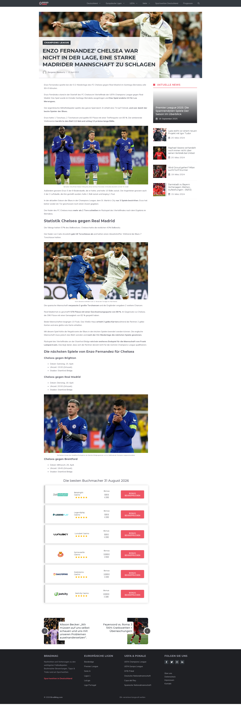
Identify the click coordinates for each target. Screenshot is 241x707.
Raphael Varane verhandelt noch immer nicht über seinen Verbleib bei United (182, 150)
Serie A (87, 671)
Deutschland (92, 3)
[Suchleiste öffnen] (198, 3)
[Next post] (147, 631)
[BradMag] (44, 3)
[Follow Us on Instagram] (177, 662)
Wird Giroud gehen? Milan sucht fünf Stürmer (181, 168)
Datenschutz (170, 676)
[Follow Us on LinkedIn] (182, 662)
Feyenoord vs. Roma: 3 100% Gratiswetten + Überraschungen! (117, 628)
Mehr (145, 3)
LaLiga (87, 680)
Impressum (169, 680)
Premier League (91, 666)
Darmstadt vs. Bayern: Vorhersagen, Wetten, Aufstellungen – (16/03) (180, 187)
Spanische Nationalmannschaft (137, 685)
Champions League (56, 42)
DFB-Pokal (129, 671)
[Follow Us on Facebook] (166, 662)
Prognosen (188, 3)
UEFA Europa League (133, 666)
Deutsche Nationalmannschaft (137, 676)
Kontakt (167, 683)
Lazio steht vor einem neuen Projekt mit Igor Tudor (182, 132)
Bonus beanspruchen (132, 494)
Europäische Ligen (114, 3)
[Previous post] (44, 631)
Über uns (168, 673)
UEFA (132, 3)
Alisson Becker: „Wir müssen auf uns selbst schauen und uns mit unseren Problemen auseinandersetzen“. (74, 631)
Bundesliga (89, 662)
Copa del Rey (130, 680)
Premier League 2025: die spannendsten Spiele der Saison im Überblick (172, 111)
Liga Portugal (90, 685)
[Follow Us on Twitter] (172, 662)
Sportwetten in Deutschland (58, 678)
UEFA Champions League (135, 662)
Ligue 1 (87, 676)
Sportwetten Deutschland (166, 3)
